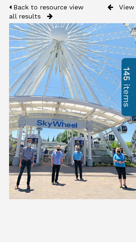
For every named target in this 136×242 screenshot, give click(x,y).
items (126, 87)
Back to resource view (47, 7)
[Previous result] (110, 7)
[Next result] (50, 16)
